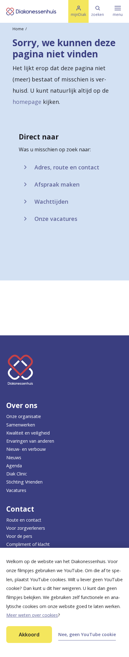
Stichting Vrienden (24, 482)
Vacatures (16, 490)
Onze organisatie (23, 416)
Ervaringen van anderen (30, 441)
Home (18, 29)
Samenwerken (20, 425)
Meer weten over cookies (32, 615)
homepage (27, 101)
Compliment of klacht (28, 544)
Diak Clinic (16, 474)
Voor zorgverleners (25, 528)
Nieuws (13, 457)
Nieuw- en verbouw (26, 449)
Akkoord (29, 634)
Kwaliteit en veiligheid (28, 433)
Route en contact (23, 520)
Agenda (14, 466)
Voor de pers (19, 536)
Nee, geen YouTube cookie (87, 634)
